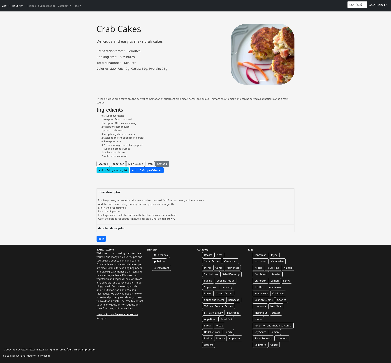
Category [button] (63, 5)
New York (275, 306)
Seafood (103, 164)
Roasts (208, 255)
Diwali (207, 325)
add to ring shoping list (113, 170)
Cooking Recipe (225, 280)
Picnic (207, 267)
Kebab (219, 325)
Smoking (227, 287)
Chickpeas (278, 293)
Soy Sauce (260, 332)
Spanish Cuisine (264, 300)
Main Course (135, 164)
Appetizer (234, 338)
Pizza (219, 255)
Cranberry (260, 280)
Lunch (228, 332)
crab (150, 164)
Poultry (220, 338)
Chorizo (281, 300)
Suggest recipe (46, 5)
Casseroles (230, 261)
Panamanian (275, 287)
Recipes (31, 5)
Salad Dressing (231, 274)
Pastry (208, 293)
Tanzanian (260, 255)
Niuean (288, 267)
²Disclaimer (74, 349)
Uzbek (274, 344)
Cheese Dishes (224, 293)
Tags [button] (76, 5)
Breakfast (226, 319)
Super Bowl (210, 287)
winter (258, 319)
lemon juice (261, 293)
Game (218, 267)
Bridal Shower (212, 332)
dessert (208, 344)
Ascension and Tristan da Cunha (273, 325)
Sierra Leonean (263, 338)
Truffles (259, 287)
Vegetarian (277, 261)
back (101, 238)
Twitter (160, 261)
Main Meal (233, 267)
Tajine (274, 255)
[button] (235, 54)
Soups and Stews (214, 300)
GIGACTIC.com (12, 6)
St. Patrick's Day (213, 312)
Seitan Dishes (212, 261)
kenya (286, 280)
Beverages (233, 312)
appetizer (118, 164)
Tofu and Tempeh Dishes (218, 306)
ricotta (258, 267)
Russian (276, 274)
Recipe (208, 338)
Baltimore (260, 344)
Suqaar (276, 312)
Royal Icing (273, 267)
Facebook (162, 255)
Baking (208, 280)
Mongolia (281, 338)
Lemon (275, 280)
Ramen (275, 332)
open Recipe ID (378, 5)
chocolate (260, 306)
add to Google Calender (147, 170)
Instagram (162, 267)
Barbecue (233, 300)
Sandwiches (211, 274)
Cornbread (261, 274)
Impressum (88, 349)
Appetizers (210, 319)
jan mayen (261, 261)
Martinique (261, 312)
